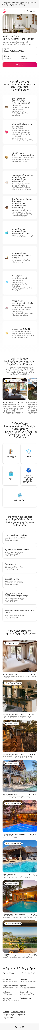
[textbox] (11, 58)
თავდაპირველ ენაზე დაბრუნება (15, 5)
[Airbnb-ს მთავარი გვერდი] (4, 11)
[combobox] (19, 51)
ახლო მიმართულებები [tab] (10, 973)
